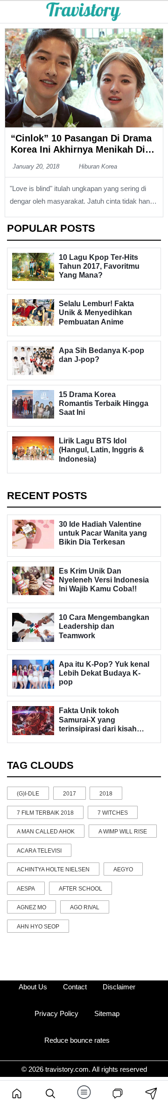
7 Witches (113, 813)
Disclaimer (119, 987)
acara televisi (39, 850)
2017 (69, 793)
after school (80, 888)
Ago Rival (84, 907)
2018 (105, 793)
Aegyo (123, 869)
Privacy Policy (56, 1013)
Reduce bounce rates (77, 1040)
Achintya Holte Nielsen (53, 869)
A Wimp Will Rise (122, 831)
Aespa (26, 888)
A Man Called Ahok (46, 831)
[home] (17, 1093)
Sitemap (106, 1013)
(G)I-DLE (28, 793)
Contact (75, 987)
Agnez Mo (31, 907)
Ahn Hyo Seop (38, 926)
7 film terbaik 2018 (45, 813)
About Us (33, 987)
